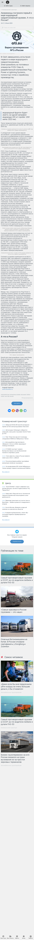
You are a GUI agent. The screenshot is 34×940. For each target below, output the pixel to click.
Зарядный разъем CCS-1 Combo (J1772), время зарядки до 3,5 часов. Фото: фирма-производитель (17, 253)
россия (12, 396)
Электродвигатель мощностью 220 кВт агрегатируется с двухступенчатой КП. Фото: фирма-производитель (17, 148)
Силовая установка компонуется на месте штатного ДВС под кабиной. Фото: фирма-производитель (17, 129)
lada (8, 396)
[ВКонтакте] (9, 410)
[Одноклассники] (13, 410)
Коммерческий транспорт (9, 727)
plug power (23, 394)
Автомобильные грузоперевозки (11, 692)
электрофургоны (5, 394)
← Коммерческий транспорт (9, 9)
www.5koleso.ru (7, 389)
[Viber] (17, 410)
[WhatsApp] (21, 410)
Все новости (5, 471)
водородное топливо (15, 394)
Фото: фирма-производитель (17, 355)
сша (6, 396)
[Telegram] (25, 410)
